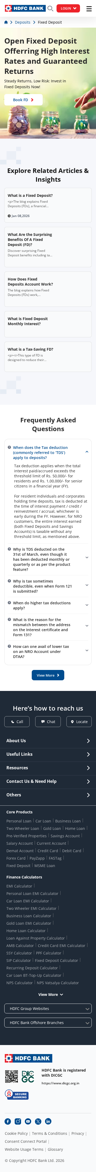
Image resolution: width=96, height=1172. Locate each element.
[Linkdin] (48, 1121)
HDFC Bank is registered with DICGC (64, 1073)
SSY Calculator (19, 953)
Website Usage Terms (24, 1149)
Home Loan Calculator (26, 930)
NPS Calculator (19, 982)
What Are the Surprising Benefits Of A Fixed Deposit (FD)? (30, 239)
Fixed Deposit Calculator (56, 960)
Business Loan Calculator (28, 915)
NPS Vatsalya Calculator (58, 982)
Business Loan (68, 820)
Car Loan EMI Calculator (27, 900)
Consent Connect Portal (26, 1141)
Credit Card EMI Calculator (61, 945)
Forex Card (16, 858)
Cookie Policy (16, 1133)
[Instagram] (18, 1121)
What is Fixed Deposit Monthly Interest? (28, 321)
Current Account (51, 843)
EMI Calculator (19, 886)
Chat (51, 721)
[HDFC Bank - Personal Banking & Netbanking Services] (28, 1058)
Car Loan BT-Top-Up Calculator (33, 975)
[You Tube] (28, 1121)
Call (20, 721)
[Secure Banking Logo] (17, 1094)
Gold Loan (52, 828)
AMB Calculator (20, 945)
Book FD (20, 99)
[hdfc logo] (25, 8)
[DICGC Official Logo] (28, 1076)
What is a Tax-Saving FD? (30, 349)
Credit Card (48, 850)
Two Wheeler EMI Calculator (31, 908)
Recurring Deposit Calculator (32, 967)
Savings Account (65, 835)
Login (66, 8)
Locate (82, 721)
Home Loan (75, 828)
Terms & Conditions (49, 1133)
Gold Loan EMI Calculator (28, 923)
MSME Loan (44, 865)
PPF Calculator (48, 953)
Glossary (55, 1149)
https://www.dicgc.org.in (60, 1083)
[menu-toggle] (89, 8)
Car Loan (43, 820)
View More (48, 994)
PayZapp (37, 858)
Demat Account (20, 850)
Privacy (77, 1133)
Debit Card (71, 850)
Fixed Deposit (18, 865)
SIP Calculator (18, 960)
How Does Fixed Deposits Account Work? (30, 282)
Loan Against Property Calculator (35, 938)
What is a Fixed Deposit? (30, 195)
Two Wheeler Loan (22, 828)
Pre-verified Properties (26, 835)
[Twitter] (38, 1121)
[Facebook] (8, 1121)
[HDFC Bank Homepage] (6, 22)
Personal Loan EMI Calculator (32, 893)
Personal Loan (18, 820)
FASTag (55, 858)
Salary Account (19, 843)
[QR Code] (11, 1076)
